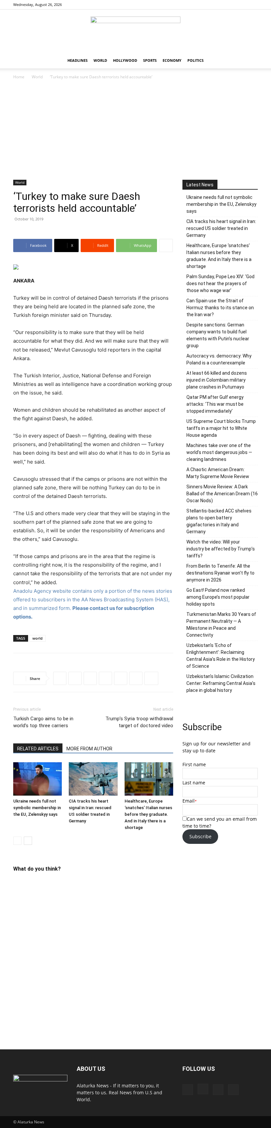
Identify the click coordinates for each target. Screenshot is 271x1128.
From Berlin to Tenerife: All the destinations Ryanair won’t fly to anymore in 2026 (220, 573)
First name (194, 764)
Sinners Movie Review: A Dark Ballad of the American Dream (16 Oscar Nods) (222, 493)
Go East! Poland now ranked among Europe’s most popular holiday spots (218, 597)
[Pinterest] (242, 4)
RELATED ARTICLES (37, 748)
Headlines (77, 60)
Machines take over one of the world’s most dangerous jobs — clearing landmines (219, 452)
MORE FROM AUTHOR (89, 748)
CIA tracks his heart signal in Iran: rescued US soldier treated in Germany (221, 228)
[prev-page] (17, 841)
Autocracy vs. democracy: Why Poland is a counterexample (219, 359)
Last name (193, 782)
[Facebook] (220, 4)
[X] (253, 4)
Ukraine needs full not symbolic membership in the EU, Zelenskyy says (37, 808)
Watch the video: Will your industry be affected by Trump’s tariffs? (220, 548)
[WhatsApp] (105, 678)
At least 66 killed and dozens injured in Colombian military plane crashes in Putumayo (216, 380)
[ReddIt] (90, 678)
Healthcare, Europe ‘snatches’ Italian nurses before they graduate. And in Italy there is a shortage (148, 814)
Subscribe (200, 836)
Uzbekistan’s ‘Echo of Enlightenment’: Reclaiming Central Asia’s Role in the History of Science (220, 656)
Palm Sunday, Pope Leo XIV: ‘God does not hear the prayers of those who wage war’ (220, 283)
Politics (195, 60)
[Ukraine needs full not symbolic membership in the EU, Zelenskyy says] (37, 779)
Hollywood (125, 60)
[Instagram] (231, 4)
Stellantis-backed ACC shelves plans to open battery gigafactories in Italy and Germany (219, 521)
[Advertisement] (135, 130)
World (100, 60)
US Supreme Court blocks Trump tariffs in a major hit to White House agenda (221, 428)
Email (188, 801)
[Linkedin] (120, 678)
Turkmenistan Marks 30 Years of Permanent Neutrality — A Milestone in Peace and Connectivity (221, 625)
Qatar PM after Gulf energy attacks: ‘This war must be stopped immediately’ (215, 404)
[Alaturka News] (135, 31)
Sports (150, 60)
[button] (250, 60)
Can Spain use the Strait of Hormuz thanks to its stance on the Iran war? (220, 307)
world (37, 638)
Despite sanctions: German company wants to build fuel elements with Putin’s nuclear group (217, 335)
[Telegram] (135, 678)
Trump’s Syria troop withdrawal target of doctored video (139, 722)
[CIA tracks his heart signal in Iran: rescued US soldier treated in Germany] (93, 779)
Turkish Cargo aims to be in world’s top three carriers (43, 722)
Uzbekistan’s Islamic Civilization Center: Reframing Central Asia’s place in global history (220, 683)
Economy (172, 60)
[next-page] (28, 841)
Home (18, 77)
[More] (166, 245)
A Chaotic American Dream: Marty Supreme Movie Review (217, 473)
